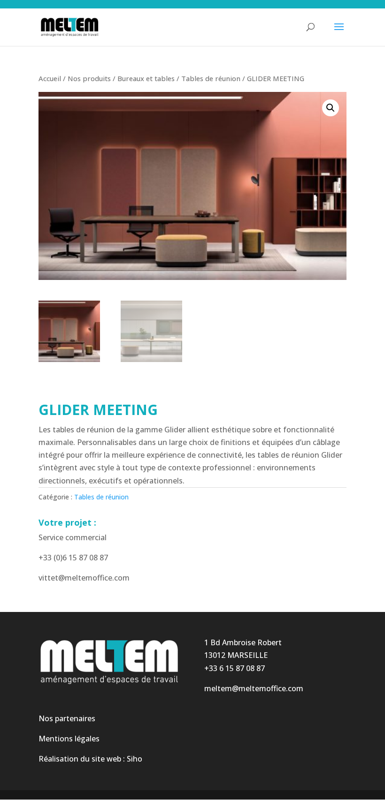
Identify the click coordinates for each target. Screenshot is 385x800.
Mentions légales (69, 738)
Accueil (49, 78)
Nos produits (89, 78)
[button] (330, 107)
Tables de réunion (210, 78)
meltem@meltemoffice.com (253, 688)
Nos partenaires (66, 718)
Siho (134, 759)
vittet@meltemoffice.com (84, 578)
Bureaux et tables (146, 78)
